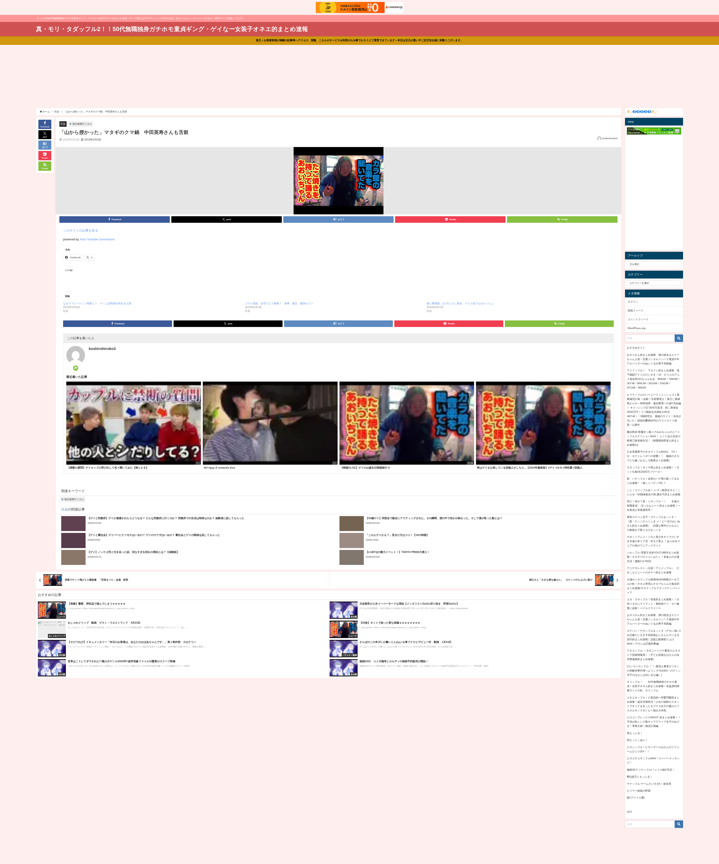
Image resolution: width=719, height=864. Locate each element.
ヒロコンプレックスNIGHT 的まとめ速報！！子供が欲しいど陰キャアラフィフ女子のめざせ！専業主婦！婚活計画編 (653, 721)
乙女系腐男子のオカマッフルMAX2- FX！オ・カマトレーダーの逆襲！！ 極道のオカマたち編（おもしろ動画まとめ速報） (653, 456)
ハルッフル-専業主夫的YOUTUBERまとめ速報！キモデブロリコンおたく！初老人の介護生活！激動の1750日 (653, 556)
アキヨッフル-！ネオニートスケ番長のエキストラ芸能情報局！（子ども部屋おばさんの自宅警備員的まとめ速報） (653, 654)
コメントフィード (638, 319)
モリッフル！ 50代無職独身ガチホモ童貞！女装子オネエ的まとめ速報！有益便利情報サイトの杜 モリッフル (653, 686)
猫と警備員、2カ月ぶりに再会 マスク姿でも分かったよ (460, 303)
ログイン (633, 301)
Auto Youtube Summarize (97, 239)
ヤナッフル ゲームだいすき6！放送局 (649, 783)
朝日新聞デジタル (82, 124)
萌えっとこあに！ (637, 740)
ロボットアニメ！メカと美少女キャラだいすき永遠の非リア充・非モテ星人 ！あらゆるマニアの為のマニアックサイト (653, 541)
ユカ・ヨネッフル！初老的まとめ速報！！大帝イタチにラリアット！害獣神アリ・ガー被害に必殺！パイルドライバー (653, 603)
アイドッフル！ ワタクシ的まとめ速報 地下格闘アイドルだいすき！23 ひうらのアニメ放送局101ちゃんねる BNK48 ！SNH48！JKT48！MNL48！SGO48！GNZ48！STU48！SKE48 (653, 379)
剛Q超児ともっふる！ (640, 776)
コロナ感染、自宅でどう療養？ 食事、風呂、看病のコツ (279, 303)
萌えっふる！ (635, 733)
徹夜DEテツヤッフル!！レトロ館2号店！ (651, 769)
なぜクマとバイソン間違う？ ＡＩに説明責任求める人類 (97, 303)
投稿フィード (635, 310)
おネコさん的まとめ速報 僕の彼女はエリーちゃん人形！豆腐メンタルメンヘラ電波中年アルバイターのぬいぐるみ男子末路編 (653, 359)
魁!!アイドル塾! (636, 797)
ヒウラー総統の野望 (638, 790)
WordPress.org (636, 328)
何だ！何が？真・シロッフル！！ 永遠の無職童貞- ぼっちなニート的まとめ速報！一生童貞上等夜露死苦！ (653, 505)
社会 (62, 124)
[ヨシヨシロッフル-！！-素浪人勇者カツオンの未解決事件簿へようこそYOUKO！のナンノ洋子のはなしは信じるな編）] (654, 670)
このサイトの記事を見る (80, 230)
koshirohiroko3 (610, 138)
